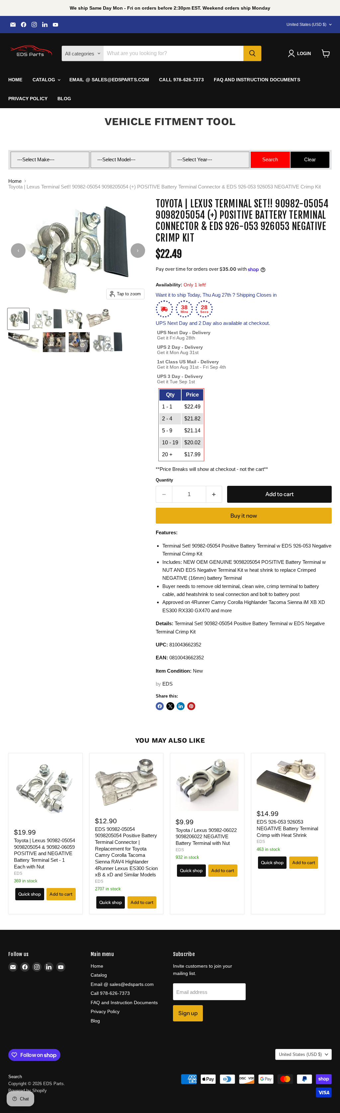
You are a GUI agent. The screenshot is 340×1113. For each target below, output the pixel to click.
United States (306, 24)
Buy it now (243, 515)
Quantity (164, 480)
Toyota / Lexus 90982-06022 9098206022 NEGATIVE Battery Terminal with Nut (206, 836)
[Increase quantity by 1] (214, 494)
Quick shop (29, 894)
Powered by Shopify (27, 1090)
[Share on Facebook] (160, 706)
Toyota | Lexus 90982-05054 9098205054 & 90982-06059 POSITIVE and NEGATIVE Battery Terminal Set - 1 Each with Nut (44, 853)
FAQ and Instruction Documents (257, 79)
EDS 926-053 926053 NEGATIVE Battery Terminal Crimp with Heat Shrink (287, 828)
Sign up (188, 1013)
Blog (64, 98)
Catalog (45, 79)
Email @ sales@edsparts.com (109, 79)
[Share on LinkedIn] (181, 706)
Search (15, 1076)
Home (15, 79)
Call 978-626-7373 (181, 79)
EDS (167, 684)
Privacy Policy (27, 98)
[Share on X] (170, 706)
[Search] (252, 53)
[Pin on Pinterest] (191, 706)
